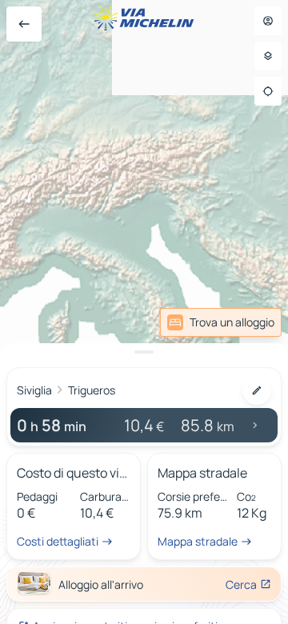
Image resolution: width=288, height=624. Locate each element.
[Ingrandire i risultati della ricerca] (144, 352)
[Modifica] (256, 390)
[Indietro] (24, 24)
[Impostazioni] (268, 56)
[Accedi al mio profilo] (268, 20)
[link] (221, 322)
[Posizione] (268, 91)
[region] (144, 312)
